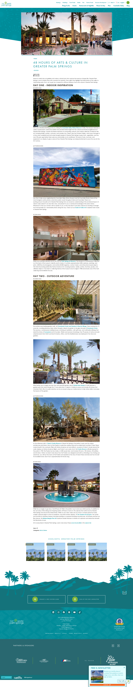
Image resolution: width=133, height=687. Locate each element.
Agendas (85, 633)
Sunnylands (47, 332)
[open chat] (124, 681)
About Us (57, 633)
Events (75, 6)
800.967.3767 (69, 619)
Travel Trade (72, 2)
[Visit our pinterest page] (69, 612)
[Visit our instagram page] (58, 612)
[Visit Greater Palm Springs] (6, 4)
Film (83, 2)
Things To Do (66, 6)
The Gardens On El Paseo (85, 514)
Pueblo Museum (82, 449)
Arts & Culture (43, 530)
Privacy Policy (78, 633)
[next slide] (118, 646)
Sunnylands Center (92, 328)
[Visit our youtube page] (74, 612)
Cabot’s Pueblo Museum (54, 443)
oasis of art (88, 523)
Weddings (65, 2)
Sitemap (71, 633)
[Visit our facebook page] (64, 612)
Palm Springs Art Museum (69, 261)
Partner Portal (89, 2)
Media (78, 2)
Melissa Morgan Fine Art (49, 518)
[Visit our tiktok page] (80, 612)
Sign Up (107, 685)
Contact (64, 633)
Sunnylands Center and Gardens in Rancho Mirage (72, 326)
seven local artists (76, 523)
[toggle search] (128, 2)
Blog (128, 6)
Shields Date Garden (79, 385)
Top (124, 592)
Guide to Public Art (80, 207)
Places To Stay (100, 6)
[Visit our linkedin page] (53, 612)
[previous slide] (113, 646)
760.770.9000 (67, 621)
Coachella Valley (118, 6)
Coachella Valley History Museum (71, 127)
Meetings (58, 2)
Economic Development (100, 2)
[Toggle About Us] (60, 633)
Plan (109, 6)
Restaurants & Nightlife (86, 6)
